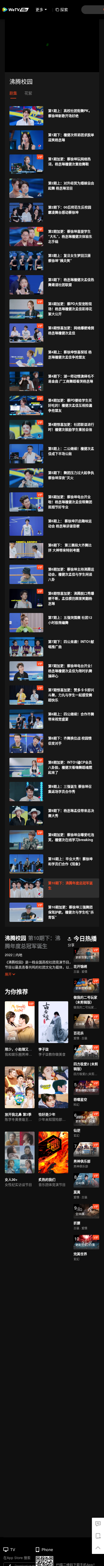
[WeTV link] (15, 10)
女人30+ (11, 1179)
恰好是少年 (46, 1114)
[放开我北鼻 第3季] (20, 1087)
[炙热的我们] (53, 1152)
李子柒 (43, 1049)
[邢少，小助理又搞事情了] (20, 1022)
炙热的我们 (46, 1179)
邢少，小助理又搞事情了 (23, 1049)
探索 (64, 9)
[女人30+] (20, 1152)
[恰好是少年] (53, 1087)
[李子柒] (53, 1022)
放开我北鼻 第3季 (18, 1114)
